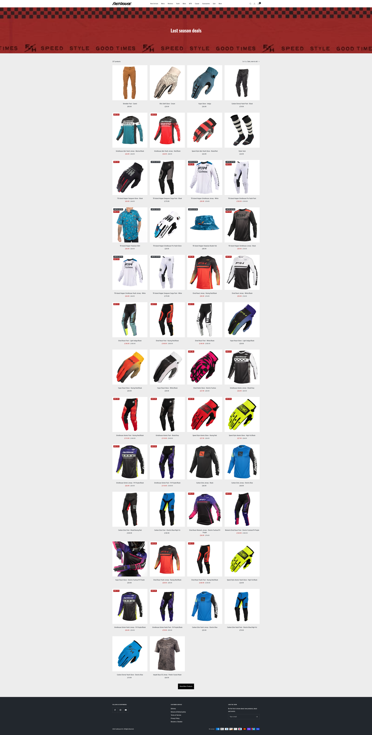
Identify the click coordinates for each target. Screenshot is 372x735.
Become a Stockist (176, 722)
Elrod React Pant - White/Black (204, 341)
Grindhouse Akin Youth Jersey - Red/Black (167, 151)
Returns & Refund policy (178, 712)
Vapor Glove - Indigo (204, 104)
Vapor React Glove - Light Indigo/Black (242, 341)
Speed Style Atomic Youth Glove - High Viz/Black (242, 580)
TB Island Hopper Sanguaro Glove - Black (130, 198)
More (220, 4)
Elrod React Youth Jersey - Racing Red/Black (167, 580)
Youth (178, 4)
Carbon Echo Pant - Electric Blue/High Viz (167, 530)
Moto (184, 4)
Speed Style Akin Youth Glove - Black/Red (205, 151)
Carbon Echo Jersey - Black (204, 483)
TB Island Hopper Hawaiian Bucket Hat (205, 246)
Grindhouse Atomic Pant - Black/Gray (167, 435)
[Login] (254, 4)
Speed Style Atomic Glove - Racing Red (205, 435)
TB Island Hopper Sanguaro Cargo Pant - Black (167, 198)
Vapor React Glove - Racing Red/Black (130, 388)
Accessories (206, 4)
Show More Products (186, 686)
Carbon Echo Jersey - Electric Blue (242, 483)
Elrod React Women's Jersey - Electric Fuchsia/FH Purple (204, 531)
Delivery (173, 709)
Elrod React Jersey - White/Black (242, 293)
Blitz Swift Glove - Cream (167, 104)
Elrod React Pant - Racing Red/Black (167, 341)
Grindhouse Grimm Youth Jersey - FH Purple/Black (130, 627)
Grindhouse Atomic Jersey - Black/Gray (242, 388)
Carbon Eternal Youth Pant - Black (242, 104)
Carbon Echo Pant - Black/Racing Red (130, 530)
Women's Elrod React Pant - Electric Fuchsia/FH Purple (242, 530)
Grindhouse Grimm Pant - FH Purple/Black (167, 483)
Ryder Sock (242, 151)
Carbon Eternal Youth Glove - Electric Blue (130, 675)
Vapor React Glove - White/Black (167, 388)
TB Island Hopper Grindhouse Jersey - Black (242, 246)
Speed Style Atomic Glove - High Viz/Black (242, 435)
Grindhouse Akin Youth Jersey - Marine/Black (130, 151)
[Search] (250, 4)
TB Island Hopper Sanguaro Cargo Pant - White (167, 293)
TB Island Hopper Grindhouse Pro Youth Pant (242, 198)
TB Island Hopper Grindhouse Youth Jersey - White (130, 293)
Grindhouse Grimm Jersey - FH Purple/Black (130, 483)
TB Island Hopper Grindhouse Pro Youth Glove (167, 246)
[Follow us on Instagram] (120, 710)
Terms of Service (176, 715)
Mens (163, 4)
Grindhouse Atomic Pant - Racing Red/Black (130, 435)
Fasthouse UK (119, 729)
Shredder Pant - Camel (130, 104)
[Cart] (259, 4)
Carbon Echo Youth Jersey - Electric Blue (204, 627)
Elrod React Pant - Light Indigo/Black (129, 341)
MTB (190, 4)
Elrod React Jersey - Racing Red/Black (205, 293)
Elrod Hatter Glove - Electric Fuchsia (204, 388)
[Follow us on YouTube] (125, 710)
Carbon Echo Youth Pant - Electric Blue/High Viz (242, 627)
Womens (170, 4)
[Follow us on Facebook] (115, 710)
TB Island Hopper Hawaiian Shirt (130, 246)
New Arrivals (154, 4)
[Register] (257, 716)
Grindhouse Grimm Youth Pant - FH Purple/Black (167, 627)
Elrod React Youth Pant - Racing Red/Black (204, 580)
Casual (197, 4)
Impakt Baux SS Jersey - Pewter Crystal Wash (167, 675)
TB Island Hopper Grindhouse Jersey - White (204, 198)
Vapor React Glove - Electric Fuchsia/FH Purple (130, 580)
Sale (214, 4)
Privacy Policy (175, 718)
